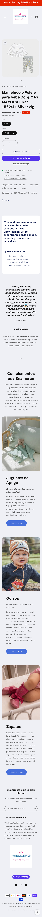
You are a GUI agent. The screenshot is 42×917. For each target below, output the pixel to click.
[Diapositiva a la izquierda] (15, 80)
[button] (4, 16)
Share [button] (6, 200)
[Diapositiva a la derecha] (26, 80)
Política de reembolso (25, 906)
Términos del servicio (30, 910)
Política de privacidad (13, 910)
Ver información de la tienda (15, 179)
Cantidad (5, 138)
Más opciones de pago (21, 164)
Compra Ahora (16, 523)
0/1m (6, 124)
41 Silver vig (9, 133)
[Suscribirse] (34, 808)
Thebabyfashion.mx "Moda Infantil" (20, 903)
